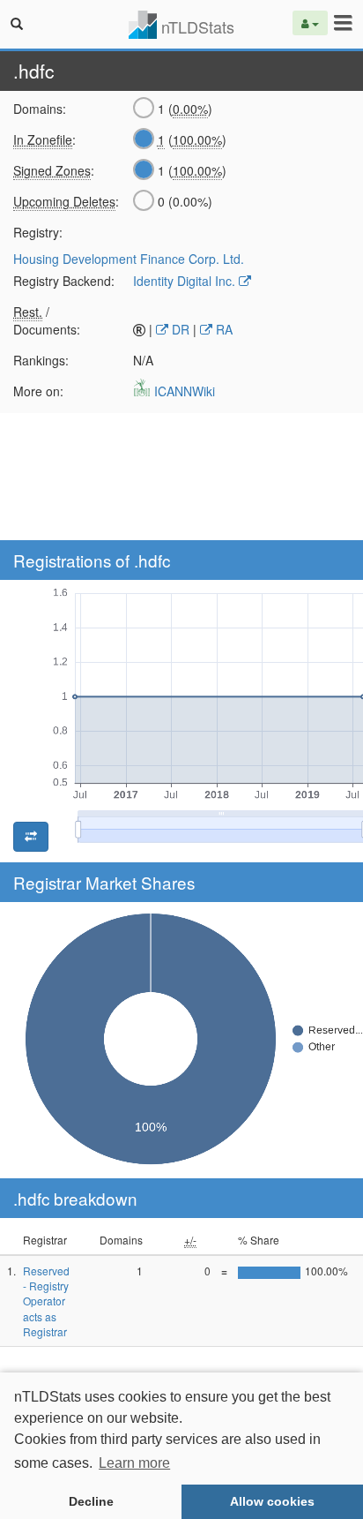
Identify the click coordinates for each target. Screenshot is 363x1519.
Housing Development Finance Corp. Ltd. (128, 258)
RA (222, 329)
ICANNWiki (183, 391)
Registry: (38, 232)
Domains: (39, 108)
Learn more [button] (134, 1462)
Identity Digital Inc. (184, 281)
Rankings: (41, 360)
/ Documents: (46, 320)
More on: (38, 391)
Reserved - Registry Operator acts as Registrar (46, 1301)
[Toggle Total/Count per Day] (30, 837)
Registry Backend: (64, 281)
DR (178, 329)
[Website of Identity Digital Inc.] (245, 281)
